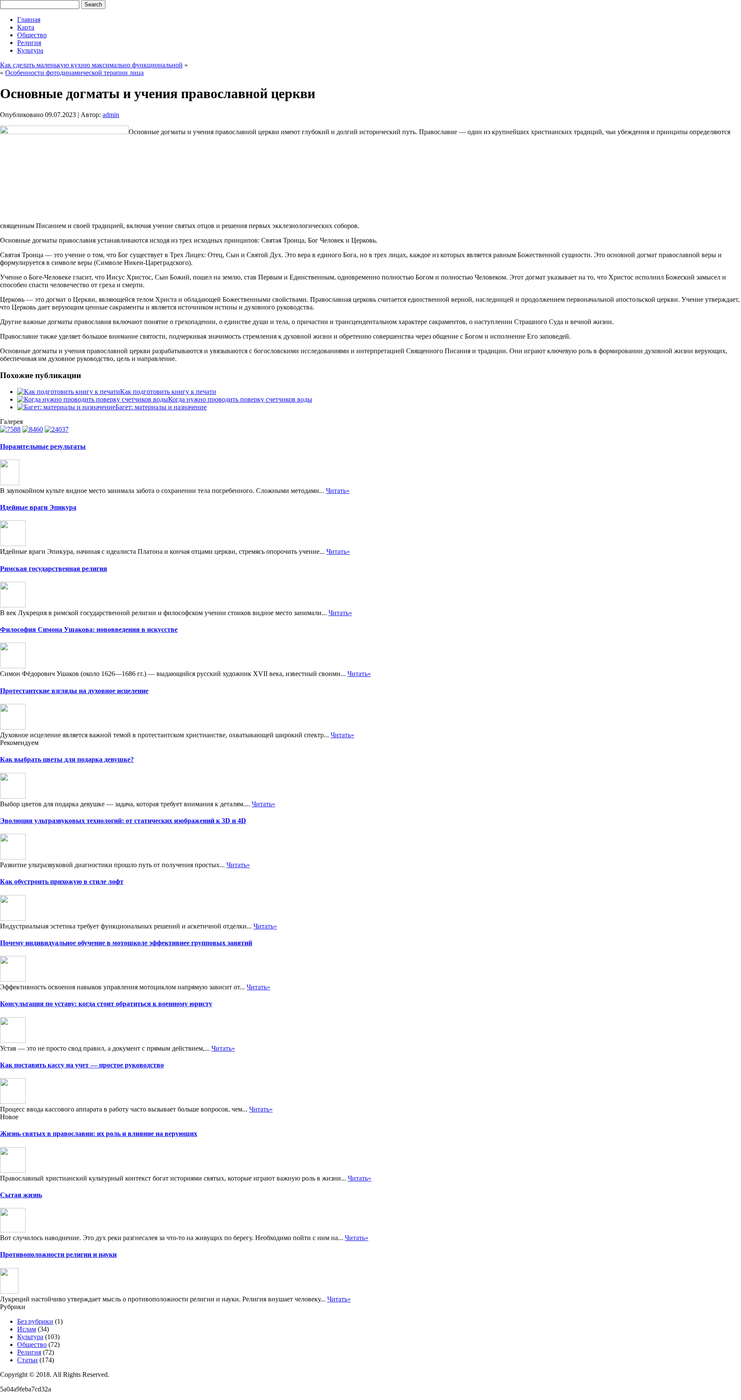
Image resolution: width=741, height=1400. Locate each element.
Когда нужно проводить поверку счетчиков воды (240, 399)
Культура (30, 50)
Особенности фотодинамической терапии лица (74, 72)
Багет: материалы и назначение (161, 407)
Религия (29, 42)
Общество (32, 35)
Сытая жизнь (21, 1195)
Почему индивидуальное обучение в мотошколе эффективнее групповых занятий (126, 942)
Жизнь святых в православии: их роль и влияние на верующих (98, 1133)
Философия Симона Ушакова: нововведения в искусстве (89, 629)
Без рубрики (35, 1321)
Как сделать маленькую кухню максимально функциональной (91, 65)
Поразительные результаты (43, 446)
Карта (25, 27)
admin (110, 114)
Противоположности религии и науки (58, 1254)
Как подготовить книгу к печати (168, 391)
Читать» (337, 490)
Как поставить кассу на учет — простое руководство (82, 1065)
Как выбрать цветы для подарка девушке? (67, 759)
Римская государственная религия (53, 568)
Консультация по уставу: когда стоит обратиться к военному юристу (106, 1003)
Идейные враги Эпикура (38, 507)
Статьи (27, 1360)
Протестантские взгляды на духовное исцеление (74, 690)
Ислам (26, 1329)
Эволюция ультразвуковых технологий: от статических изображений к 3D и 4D (123, 820)
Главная (28, 19)
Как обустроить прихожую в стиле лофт (62, 881)
